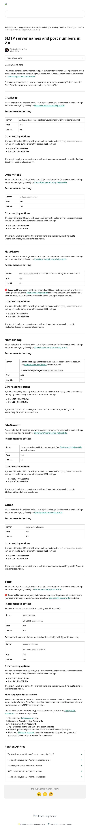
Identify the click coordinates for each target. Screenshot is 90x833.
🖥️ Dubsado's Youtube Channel (60, 824)
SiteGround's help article (71, 447)
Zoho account (27, 718)
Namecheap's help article (35, 364)
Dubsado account (26, 732)
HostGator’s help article (37, 292)
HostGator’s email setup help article (50, 259)
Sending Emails (58, 27)
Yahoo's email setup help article (48, 512)
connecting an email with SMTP (21, 76)
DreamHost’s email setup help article (50, 182)
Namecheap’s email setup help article (50, 347)
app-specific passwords (59, 598)
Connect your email (74, 27)
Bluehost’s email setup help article (49, 105)
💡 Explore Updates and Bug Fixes (31, 824)
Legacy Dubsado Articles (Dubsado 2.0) (34, 27)
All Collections (10, 27)
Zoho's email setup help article (47, 589)
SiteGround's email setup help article (50, 433)
